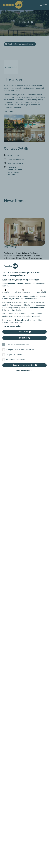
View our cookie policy (11, 326)
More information (23, 371)
